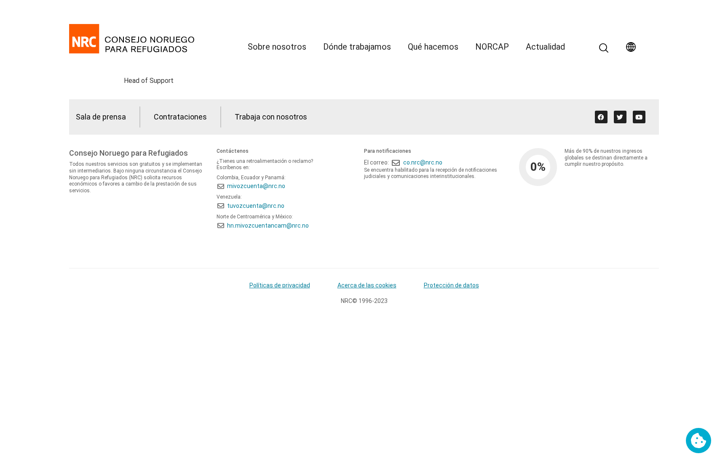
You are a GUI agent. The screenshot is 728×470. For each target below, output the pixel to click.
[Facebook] (601, 117)
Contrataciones (180, 116)
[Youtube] (639, 117)
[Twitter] (620, 117)
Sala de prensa (101, 116)
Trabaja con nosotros (271, 116)
